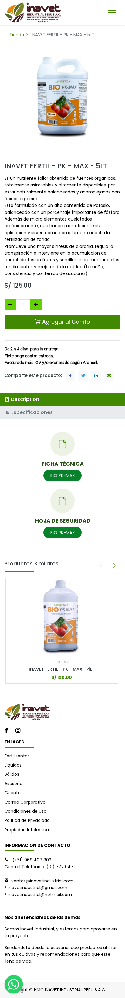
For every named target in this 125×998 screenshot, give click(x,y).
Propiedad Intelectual (27, 830)
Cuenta (13, 793)
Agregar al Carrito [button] (65, 321)
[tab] (62, 399)
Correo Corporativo (25, 802)
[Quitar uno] (10, 304)
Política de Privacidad (27, 820)
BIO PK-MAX (62, 475)
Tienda (16, 35)
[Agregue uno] (36, 304)
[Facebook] (8, 731)
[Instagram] (19, 731)
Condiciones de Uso (25, 811)
